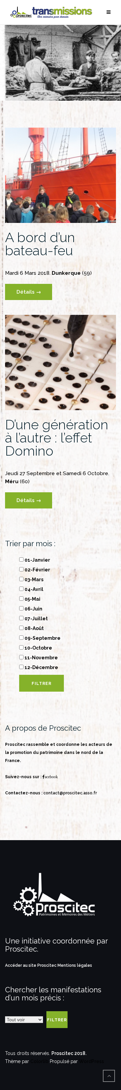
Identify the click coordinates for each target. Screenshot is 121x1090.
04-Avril (33, 589)
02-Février (37, 569)
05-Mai (32, 599)
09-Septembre (42, 638)
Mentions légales (74, 965)
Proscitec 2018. (68, 1053)
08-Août (34, 628)
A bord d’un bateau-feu (40, 243)
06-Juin (33, 609)
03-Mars (33, 579)
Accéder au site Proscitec (31, 965)
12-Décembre (41, 667)
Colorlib (39, 1061)
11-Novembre (41, 657)
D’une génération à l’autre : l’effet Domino (56, 438)
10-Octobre (38, 648)
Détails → (28, 292)
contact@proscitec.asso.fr (70, 793)
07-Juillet (36, 618)
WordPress (91, 1061)
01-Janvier (37, 560)
